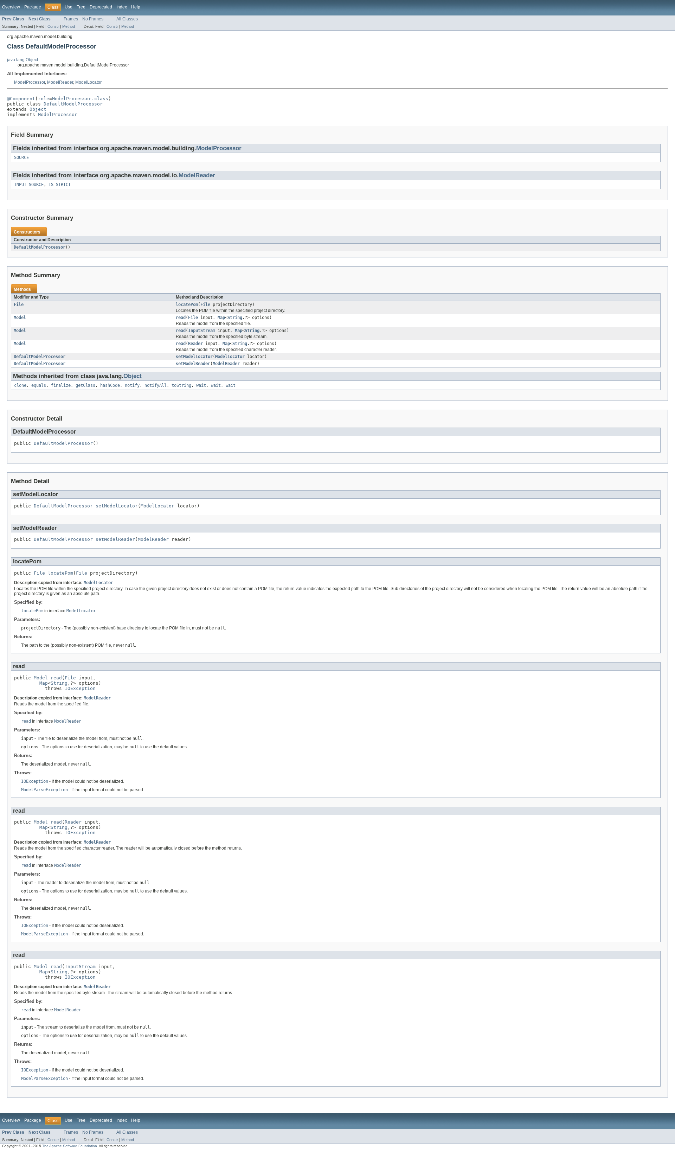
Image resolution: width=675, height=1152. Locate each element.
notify (132, 385)
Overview (11, 7)
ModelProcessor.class (80, 98)
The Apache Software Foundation (69, 1146)
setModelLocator (194, 356)
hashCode (110, 385)
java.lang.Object (22, 59)
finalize (61, 385)
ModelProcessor (29, 82)
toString (181, 385)
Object (38, 109)
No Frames (92, 19)
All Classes (127, 19)
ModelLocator (88, 82)
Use (68, 7)
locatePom (187, 304)
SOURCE (21, 157)
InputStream (201, 330)
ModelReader (60, 82)
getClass (85, 385)
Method (68, 26)
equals (38, 385)
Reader (195, 343)
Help (135, 7)
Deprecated (101, 7)
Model (20, 317)
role (43, 98)
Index (121, 7)
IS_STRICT (60, 184)
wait (201, 385)
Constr (53, 26)
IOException (80, 688)
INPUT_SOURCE (29, 184)
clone (20, 385)
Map (221, 317)
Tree (81, 7)
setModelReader (193, 363)
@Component (21, 98)
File (19, 304)
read (181, 317)
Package (32, 7)
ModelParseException (44, 789)
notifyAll (155, 385)
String (234, 317)
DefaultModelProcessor (73, 104)
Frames (71, 19)
